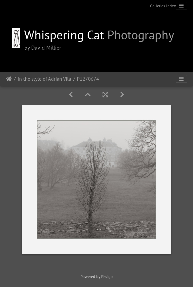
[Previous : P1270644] (71, 94)
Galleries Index (163, 5)
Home (9, 79)
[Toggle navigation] (181, 6)
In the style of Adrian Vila (44, 79)
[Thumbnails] (87, 94)
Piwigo (107, 276)
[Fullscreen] (105, 94)
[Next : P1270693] (122, 94)
